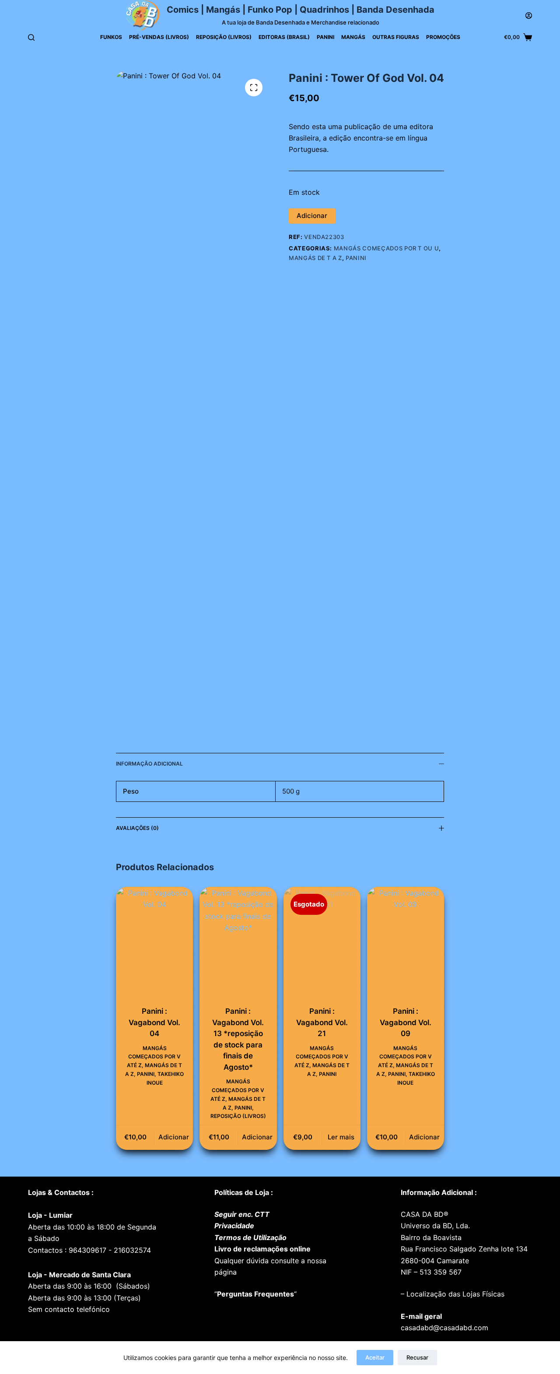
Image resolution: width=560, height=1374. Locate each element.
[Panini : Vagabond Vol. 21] (322, 944)
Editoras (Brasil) (284, 37)
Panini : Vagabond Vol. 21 (322, 1022)
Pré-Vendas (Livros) (159, 37)
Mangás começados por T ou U (386, 248)
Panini (325, 37)
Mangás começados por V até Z (154, 1057)
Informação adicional (149, 763)
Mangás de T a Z (315, 257)
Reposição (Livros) (224, 37)
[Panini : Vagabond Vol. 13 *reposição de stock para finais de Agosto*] (238, 944)
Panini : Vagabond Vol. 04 (154, 1022)
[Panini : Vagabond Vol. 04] (154, 944)
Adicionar (312, 215)
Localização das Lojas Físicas (454, 1294)
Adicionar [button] (173, 1137)
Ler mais (341, 1137)
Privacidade (234, 1225)
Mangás (353, 37)
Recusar (417, 1357)
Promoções (443, 37)
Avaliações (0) (137, 828)
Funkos (111, 37)
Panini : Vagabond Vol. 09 (405, 1022)
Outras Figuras (395, 37)
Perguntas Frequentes (255, 1294)
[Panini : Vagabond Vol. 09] (406, 944)
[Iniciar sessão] (528, 15)
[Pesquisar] (31, 37)
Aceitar (375, 1357)
